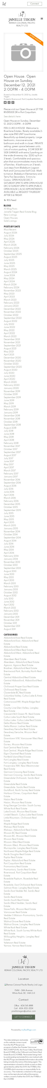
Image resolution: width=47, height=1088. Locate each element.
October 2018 (10, 422)
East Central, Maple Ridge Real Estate (23, 751)
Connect (34, 4)
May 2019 (9, 404)
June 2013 (9, 574)
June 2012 (9, 602)
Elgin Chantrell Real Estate (17, 754)
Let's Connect (23, 1017)
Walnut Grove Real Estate (17, 921)
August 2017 (10, 455)
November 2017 (12, 446)
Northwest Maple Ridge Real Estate (22, 851)
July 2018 (8, 431)
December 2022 (12, 309)
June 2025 (9, 263)
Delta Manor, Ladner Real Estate (20, 726)
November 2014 (12, 532)
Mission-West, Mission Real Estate (21, 845)
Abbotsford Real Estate (15, 647)
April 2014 (9, 553)
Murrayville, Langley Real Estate (20, 848)
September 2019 (12, 397)
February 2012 (11, 611)
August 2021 (10, 349)
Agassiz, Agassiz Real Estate (18, 665)
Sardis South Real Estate (16, 900)
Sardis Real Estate (13, 897)
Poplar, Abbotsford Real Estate (19, 860)
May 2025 (9, 266)
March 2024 (10, 285)
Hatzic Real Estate (13, 799)
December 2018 (12, 416)
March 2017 (10, 471)
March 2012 (10, 608)
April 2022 (9, 333)
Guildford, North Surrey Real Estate (22, 790)
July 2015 (8, 513)
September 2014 (12, 538)
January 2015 (11, 528)
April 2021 (9, 355)
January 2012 (11, 614)
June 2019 (9, 400)
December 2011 (11, 617)
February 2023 (11, 303)
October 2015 (11, 507)
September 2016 (12, 483)
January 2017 (11, 477)
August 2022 (10, 321)
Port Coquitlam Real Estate (17, 863)
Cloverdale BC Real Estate (17, 693)
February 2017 (11, 474)
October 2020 (11, 364)
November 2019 (12, 391)
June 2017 (9, 461)
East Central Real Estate (16, 748)
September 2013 (12, 568)
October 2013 (11, 565)
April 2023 (9, 297)
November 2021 (12, 342)
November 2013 (12, 562)
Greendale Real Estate (15, 784)
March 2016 (10, 498)
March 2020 (10, 382)
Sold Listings (10, 221)
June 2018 (9, 434)
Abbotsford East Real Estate (18, 638)
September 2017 (12, 452)
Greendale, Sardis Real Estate (19, 787)
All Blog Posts (10, 209)
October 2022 (11, 315)
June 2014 (9, 547)
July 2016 (8, 489)
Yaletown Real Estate (14, 943)
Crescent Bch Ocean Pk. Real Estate (22, 714)
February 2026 (11, 248)
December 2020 (12, 358)
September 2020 (13, 367)
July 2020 (9, 373)
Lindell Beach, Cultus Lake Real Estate (23, 815)
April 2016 (9, 495)
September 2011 (12, 626)
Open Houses (11, 218)
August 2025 (10, 257)
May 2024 (9, 279)
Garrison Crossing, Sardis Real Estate (23, 775)
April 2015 (9, 522)
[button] (23, 1017)
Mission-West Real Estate (17, 842)
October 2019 (11, 394)
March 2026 (10, 245)
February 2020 (12, 385)
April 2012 (9, 605)
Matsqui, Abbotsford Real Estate (20, 830)
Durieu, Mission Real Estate (18, 745)
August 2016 (10, 486)
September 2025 (13, 254)
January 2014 (11, 559)
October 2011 (10, 623)
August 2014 (10, 541)
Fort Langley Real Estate (16, 760)
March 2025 (10, 269)
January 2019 (11, 413)
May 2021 (9, 352)
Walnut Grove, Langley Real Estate (22, 924)
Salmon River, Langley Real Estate (21, 888)
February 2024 (11, 288)
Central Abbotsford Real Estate (20, 677)
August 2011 (10, 629)
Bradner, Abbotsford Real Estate (20, 668)
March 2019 (10, 407)
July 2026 (9, 236)
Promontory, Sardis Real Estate (20, 870)
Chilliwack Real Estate (15, 690)
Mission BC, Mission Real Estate (20, 836)
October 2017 (10, 449)
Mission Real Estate (14, 839)
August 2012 (10, 596)
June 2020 (9, 376)
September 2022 (13, 318)
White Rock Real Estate (15, 928)
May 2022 (9, 330)
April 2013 (9, 580)
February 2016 (11, 501)
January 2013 (11, 590)
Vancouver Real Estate (15, 912)
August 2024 (10, 272)
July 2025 (9, 260)
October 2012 (11, 593)
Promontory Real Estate (16, 867)
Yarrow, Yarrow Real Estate (18, 946)
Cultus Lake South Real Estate (19, 717)
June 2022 (9, 327)
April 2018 (9, 440)
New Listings (10, 215)
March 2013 (10, 583)
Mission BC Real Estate (15, 833)
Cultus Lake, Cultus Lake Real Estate (22, 720)
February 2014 (11, 556)
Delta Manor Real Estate (16, 723)
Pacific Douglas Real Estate (17, 854)
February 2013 (11, 587)
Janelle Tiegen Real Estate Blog (20, 212)
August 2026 (10, 233)
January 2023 (11, 306)
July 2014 (8, 544)
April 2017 (9, 467)
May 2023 (9, 294)
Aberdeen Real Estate (15, 659)
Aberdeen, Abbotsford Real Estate (21, 662)
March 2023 (10, 300)
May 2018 (9, 437)
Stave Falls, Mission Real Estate (20, 909)
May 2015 (9, 519)
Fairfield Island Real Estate (17, 757)
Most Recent (10, 230)
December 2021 (12, 339)
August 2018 (10, 428)
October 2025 (11, 251)
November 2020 (12, 361)
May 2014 (9, 550)
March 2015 (10, 526)
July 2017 (8, 458)
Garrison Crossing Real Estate (19, 772)
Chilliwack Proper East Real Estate (21, 687)
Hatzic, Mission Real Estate (17, 803)
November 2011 (11, 620)
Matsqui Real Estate (14, 827)
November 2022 (12, 312)
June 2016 (9, 492)
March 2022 (10, 336)
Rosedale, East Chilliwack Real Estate (23, 885)
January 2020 (11, 388)
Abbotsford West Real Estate (18, 650)
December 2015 (12, 504)
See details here (12, 117)
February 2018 (11, 443)
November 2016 (12, 480)
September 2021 (12, 346)
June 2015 (9, 516)
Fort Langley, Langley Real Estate (21, 763)
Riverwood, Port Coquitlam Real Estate (27, 99)
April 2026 (9, 242)
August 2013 (10, 571)
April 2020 (9, 379)
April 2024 (9, 281)
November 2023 (12, 291)
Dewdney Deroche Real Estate (19, 729)
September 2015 (12, 510)
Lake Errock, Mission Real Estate (20, 812)
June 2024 (9, 275)
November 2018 (12, 419)
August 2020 (10, 370)
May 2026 (9, 239)
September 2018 (12, 425)
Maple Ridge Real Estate (16, 824)
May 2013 (9, 577)
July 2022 (9, 324)
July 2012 (8, 599)
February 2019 (11, 410)
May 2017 (9, 465)
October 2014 (11, 535)
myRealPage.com (28, 1030)
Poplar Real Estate (13, 857)
